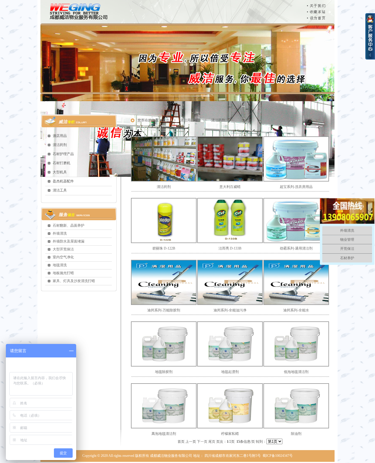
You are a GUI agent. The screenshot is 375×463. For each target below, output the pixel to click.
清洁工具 (60, 190)
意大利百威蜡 (230, 187)
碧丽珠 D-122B (163, 248)
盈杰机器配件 (63, 181)
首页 (166, 120)
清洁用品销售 (190, 120)
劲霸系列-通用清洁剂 (296, 248)
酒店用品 (60, 136)
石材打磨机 (61, 163)
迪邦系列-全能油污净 (230, 310)
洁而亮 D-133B (230, 248)
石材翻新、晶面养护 (68, 225)
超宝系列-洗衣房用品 (296, 187)
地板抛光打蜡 (63, 273)
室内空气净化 (63, 257)
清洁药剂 (60, 145)
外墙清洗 (60, 233)
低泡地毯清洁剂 (296, 372)
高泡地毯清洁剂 (163, 434)
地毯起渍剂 (230, 372)
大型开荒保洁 (63, 249)
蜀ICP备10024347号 (277, 456)
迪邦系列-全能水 (296, 310)
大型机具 (60, 172)
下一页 (202, 442)
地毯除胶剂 (164, 372)
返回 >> (312, 120)
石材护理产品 (63, 154)
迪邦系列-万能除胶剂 (163, 310)
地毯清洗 (60, 265)
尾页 (211, 442)
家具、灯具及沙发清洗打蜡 (74, 281)
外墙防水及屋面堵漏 (68, 241)
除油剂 (296, 434)
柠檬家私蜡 (230, 434)
